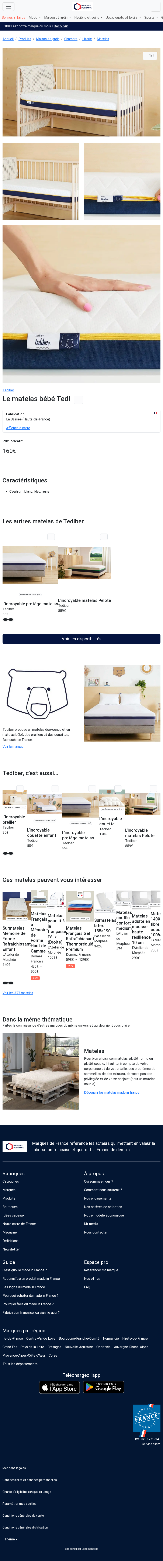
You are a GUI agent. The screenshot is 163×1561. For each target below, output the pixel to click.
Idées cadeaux (13, 1215)
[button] (81, 1503)
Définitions (10, 1241)
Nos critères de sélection (103, 1207)
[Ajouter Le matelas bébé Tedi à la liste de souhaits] (78, 400)
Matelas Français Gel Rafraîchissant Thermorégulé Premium (80, 939)
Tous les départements (20, 1364)
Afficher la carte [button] (18, 428)
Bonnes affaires (13, 17)
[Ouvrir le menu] (8, 6)
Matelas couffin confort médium (124, 920)
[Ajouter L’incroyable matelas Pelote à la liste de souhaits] (104, 537)
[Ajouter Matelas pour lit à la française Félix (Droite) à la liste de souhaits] (59, 895)
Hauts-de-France (135, 1338)
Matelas (103, 39)
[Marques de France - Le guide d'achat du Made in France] (82, 6)
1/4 (151, 56)
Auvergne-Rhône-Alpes (131, 1347)
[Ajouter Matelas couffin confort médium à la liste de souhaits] (125, 895)
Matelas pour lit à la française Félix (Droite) (57, 929)
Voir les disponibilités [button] (81, 638)
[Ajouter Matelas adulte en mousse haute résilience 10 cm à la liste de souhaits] (143, 895)
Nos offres (92, 1279)
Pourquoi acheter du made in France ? (31, 1296)
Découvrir (61, 26)
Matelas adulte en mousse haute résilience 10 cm (141, 929)
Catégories (11, 1181)
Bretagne (54, 1347)
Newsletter (11, 1249)
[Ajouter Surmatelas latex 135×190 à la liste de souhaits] (109, 895)
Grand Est (10, 1347)
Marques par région (24, 1330)
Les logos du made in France (24, 1287)
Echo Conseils (90, 1548)
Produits (24, 39)
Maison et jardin (47, 39)
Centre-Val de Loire (40, 1338)
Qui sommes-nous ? (98, 1181)
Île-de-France (13, 1338)
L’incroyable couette (110, 821)
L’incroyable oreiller (14, 819)
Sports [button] (149, 17)
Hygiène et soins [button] (87, 17)
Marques (9, 1190)
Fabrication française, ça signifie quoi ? (31, 1313)
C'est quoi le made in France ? (25, 1270)
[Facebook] (13, 1425)
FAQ (87, 1287)
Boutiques (10, 1207)
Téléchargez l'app (81, 1375)
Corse (53, 1355)
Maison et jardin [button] (56, 17)
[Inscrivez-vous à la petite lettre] (4, 1425)
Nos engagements (97, 1198)
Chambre (70, 39)
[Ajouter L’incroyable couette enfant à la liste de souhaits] (55, 788)
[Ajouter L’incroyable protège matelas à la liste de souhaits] (51, 537)
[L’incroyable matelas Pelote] (84, 563)
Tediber (8, 390)
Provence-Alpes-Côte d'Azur (24, 1355)
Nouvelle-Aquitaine (79, 1347)
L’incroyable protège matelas (30, 603)
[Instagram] (22, 1425)
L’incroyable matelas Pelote (84, 600)
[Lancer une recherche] (155, 7)
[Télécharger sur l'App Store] (59, 1387)
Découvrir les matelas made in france (111, 1092)
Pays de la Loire (32, 1347)
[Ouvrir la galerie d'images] (81, 93)
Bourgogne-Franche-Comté (79, 1338)
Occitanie (103, 1347)
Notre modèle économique (104, 1215)
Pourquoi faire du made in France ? (28, 1304)
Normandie (111, 1338)
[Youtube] (45, 1425)
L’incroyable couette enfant (41, 833)
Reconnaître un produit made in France (31, 1279)
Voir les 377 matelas (18, 993)
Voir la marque (13, 747)
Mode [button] (33, 17)
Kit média (91, 1224)
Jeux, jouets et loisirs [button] (122, 17)
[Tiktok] (63, 1425)
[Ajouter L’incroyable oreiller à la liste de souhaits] (20, 788)
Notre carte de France (19, 1224)
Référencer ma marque (101, 1270)
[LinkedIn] (31, 1425)
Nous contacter (96, 1232)
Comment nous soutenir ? (103, 1190)
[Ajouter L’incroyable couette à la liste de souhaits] (118, 788)
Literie (87, 39)
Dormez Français (78, 955)
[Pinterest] (54, 1425)
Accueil (8, 39)
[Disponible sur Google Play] (103, 1387)
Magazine (10, 1232)
